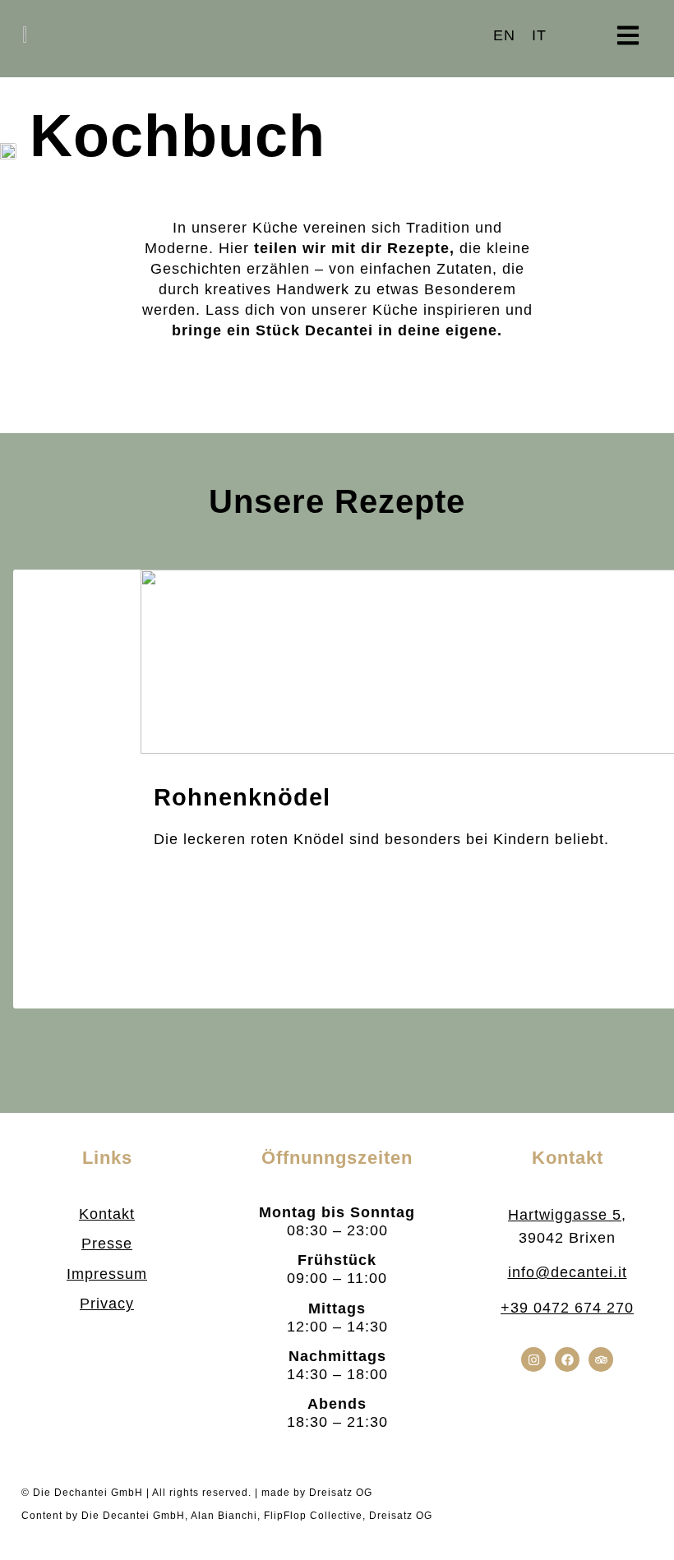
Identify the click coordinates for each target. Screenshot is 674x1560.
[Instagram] (533, 1359)
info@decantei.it (567, 1272)
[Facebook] (567, 1359)
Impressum (107, 1274)
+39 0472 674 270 (567, 1307)
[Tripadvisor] (601, 1359)
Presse (106, 1243)
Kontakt (107, 1214)
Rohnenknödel (242, 797)
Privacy (107, 1303)
